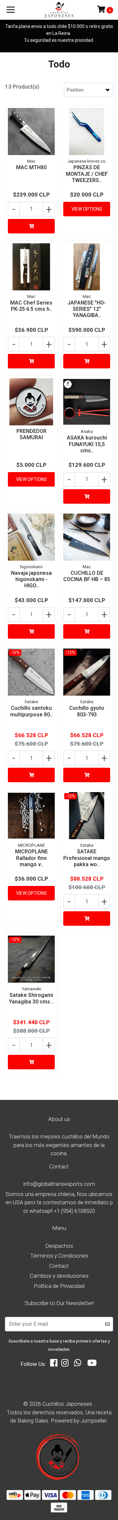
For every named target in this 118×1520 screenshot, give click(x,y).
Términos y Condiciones (59, 1255)
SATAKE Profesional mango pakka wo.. (86, 857)
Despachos (59, 1245)
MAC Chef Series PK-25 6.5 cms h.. (31, 306)
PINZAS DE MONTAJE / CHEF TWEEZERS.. (87, 173)
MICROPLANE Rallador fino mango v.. (31, 857)
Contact (59, 1266)
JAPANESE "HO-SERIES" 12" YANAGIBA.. (87, 309)
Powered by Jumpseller (79, 1420)
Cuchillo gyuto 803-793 (86, 711)
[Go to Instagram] (65, 1364)
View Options (86, 209)
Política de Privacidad (59, 1286)
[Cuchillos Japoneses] (59, 10)
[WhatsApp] (77, 1364)
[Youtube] (92, 1364)
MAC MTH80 (31, 167)
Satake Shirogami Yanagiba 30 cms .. (31, 998)
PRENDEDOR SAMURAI (31, 434)
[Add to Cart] (31, 226)
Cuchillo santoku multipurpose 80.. (31, 711)
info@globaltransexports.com (59, 1184)
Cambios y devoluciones (59, 1275)
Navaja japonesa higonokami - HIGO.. (31, 579)
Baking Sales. (34, 1420)
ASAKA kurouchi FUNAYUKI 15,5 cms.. (87, 444)
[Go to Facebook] (53, 1364)
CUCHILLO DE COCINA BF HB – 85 (86, 576)
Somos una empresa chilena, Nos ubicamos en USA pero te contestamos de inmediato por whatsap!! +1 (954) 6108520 (59, 1202)
